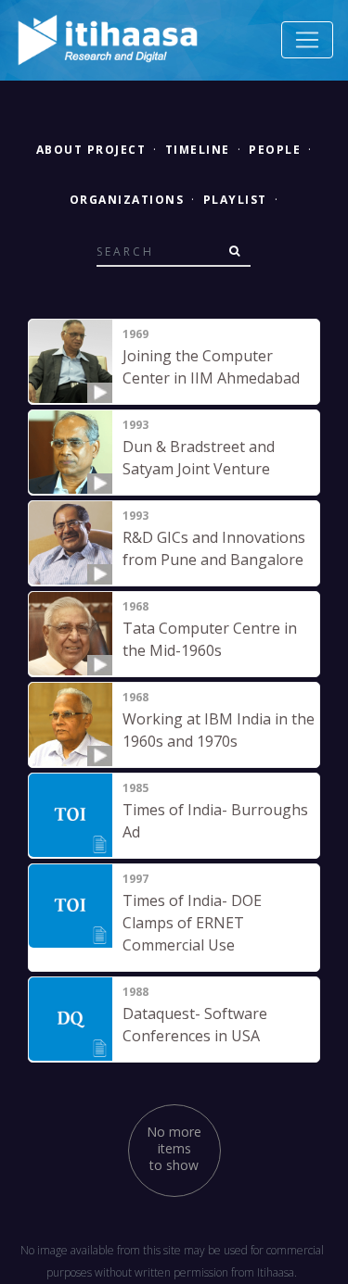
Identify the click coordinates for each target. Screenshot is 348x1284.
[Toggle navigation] (307, 39)
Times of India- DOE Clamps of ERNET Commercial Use (192, 922)
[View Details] (70, 361)
